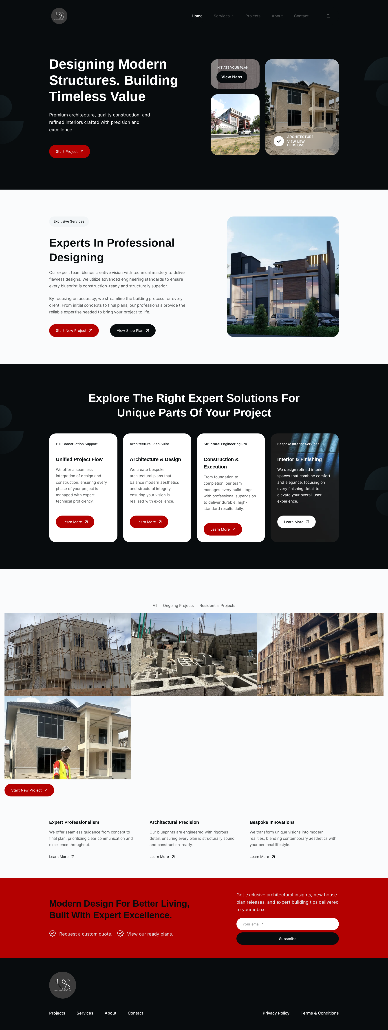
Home (197, 16)
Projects (252, 16)
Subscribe (287, 938)
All (155, 605)
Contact (301, 16)
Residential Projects (217, 605)
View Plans (231, 77)
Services (222, 16)
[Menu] (329, 16)
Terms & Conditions (320, 1013)
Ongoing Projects (178, 605)
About (277, 16)
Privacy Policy (276, 1013)
